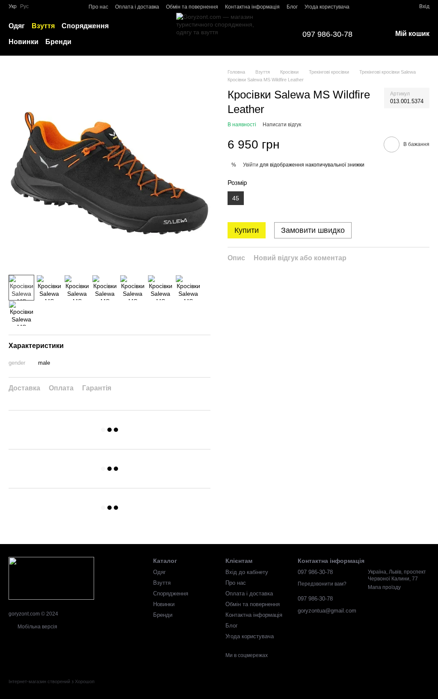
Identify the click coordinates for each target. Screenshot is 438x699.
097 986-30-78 (327, 34)
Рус (24, 6)
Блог (292, 7)
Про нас (98, 7)
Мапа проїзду (384, 587)
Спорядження (85, 26)
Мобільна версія (36, 627)
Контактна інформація (252, 7)
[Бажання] (397, 6)
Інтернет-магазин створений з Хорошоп (52, 681)
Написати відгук (282, 125)
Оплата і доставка (137, 7)
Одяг (17, 26)
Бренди (58, 41)
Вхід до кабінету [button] (246, 572)
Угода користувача (327, 7)
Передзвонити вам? (322, 584)
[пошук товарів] (159, 34)
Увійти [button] (250, 165)
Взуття (43, 26)
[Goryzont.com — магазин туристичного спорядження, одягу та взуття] (51, 578)
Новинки (23, 41)
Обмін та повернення (192, 7)
